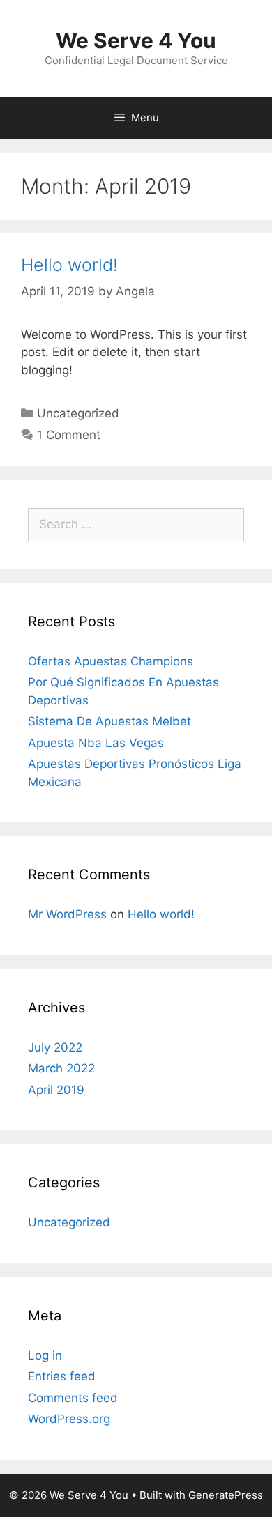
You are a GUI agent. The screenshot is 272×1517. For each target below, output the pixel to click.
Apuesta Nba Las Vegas (96, 743)
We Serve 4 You (136, 40)
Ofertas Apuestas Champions (110, 661)
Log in (45, 1355)
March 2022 (61, 1068)
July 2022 (55, 1047)
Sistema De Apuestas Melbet (109, 721)
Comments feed (73, 1398)
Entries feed (62, 1376)
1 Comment (68, 435)
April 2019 (56, 1090)
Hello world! (69, 264)
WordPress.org (69, 1419)
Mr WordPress (67, 914)
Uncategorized (78, 413)
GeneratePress (225, 1495)
